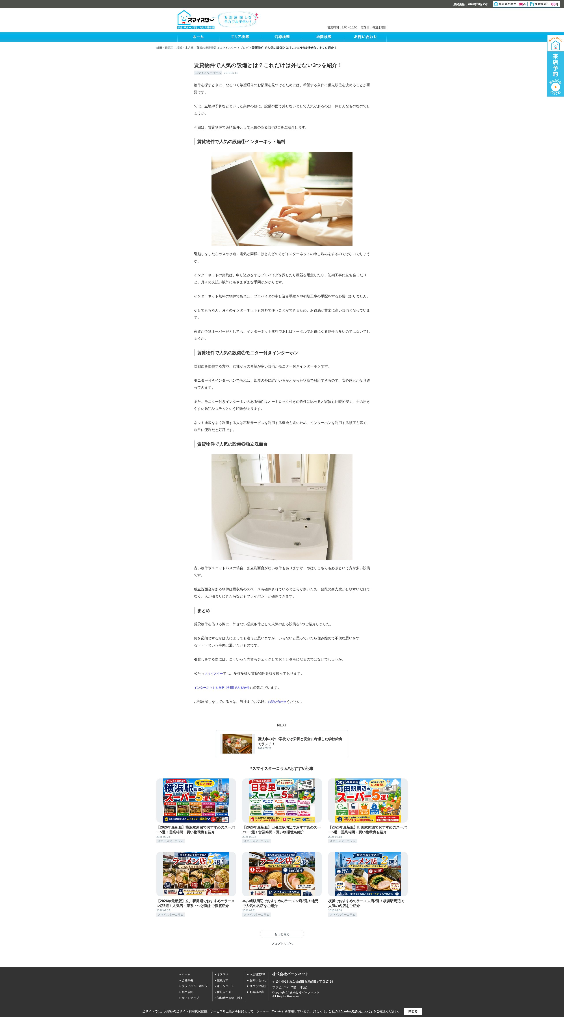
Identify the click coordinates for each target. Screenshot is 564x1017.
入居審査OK (257, 974)
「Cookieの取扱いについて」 (355, 1011)
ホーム (186, 974)
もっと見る (282, 934)
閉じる (413, 1011)
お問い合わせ (258, 980)
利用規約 (187, 992)
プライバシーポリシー (196, 986)
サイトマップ (190, 998)
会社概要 (187, 980)
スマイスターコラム (208, 73)
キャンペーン (225, 986)
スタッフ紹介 (258, 986)
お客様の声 (257, 992)
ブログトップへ (282, 943)
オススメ (222, 974)
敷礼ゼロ (222, 980)
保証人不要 (224, 992)
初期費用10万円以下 (230, 998)
